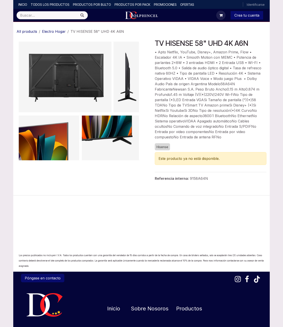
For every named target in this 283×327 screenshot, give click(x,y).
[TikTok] (256, 279)
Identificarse (256, 4)
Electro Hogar (54, 31)
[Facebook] (247, 279)
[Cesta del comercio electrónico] (221, 15)
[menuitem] (23, 4)
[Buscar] (82, 15)
